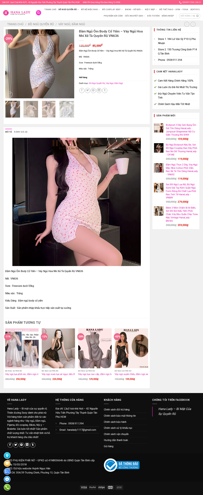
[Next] (69, 64)
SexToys (195, 9)
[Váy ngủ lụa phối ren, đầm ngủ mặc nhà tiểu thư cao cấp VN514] (22, 348)
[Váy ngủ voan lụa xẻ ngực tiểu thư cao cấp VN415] (58, 348)
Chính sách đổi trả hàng (117, 409)
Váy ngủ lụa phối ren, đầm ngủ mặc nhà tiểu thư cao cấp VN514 (38, 374)
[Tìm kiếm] (38, 12)
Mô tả (8, 132)
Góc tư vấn (153, 16)
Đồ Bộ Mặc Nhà (89, 9)
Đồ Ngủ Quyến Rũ (68, 9)
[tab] (8, 132)
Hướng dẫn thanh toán (116, 440)
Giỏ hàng (108, 446)
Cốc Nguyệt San (134, 16)
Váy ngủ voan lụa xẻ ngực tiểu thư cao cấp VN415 (67, 374)
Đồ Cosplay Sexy (111, 9)
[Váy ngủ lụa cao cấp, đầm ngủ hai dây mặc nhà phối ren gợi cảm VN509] (95, 348)
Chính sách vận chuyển (116, 434)
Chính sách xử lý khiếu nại (118, 427)
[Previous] (10, 64)
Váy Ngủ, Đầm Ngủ (71, 24)
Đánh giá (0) (20, 132)
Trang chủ (50, 9)
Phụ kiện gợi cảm (113, 16)
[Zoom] (9, 94)
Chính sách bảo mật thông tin (120, 415)
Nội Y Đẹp (150, 9)
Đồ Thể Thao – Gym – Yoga (173, 9)
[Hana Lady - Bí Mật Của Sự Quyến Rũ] (16, 13)
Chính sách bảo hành (115, 421)
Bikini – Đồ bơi (133, 9)
